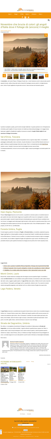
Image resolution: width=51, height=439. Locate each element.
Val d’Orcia (45, 144)
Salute (27, 14)
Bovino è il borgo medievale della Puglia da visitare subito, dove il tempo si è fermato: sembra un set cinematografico (5, 377)
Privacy (0, 432)
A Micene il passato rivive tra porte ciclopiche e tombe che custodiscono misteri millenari (26, 268)
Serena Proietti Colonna (6, 30)
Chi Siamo (22, 414)
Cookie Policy (22, 436)
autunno (28, 361)
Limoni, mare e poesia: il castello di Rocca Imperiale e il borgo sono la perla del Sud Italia (26, 265)
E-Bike (22, 14)
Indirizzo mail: (25, 423)
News (40, 14)
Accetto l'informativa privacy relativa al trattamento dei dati (26, 427)
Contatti (29, 414)
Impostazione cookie (25, 416)
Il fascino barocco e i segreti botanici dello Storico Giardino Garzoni (12, 376)
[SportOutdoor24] (25, 9)
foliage (32, 361)
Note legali (37, 436)
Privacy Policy (15, 436)
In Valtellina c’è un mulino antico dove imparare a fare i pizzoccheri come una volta (24, 270)
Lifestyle (34, 14)
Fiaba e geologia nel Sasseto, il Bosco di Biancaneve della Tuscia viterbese (21, 376)
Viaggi (16, 14)
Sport (9, 14)
